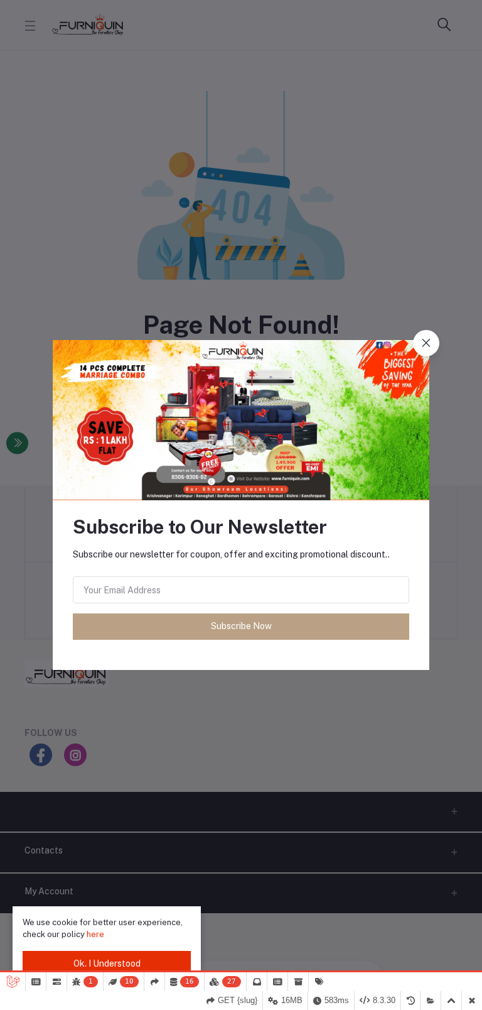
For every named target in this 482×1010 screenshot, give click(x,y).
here (95, 934)
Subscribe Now (241, 626)
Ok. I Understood (107, 963)
